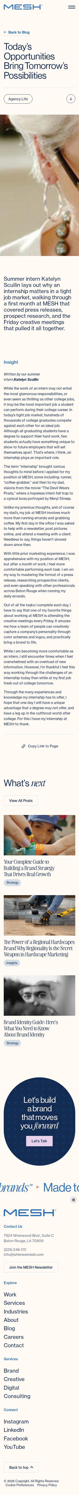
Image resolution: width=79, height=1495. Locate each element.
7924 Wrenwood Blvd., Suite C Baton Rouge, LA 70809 (29, 1238)
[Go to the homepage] (30, 1212)
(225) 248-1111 (15, 1249)
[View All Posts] (21, 801)
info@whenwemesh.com (24, 1254)
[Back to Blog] (17, 32)
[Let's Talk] (39, 1141)
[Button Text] (39, 746)
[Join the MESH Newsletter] (31, 1267)
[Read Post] (39, 850)
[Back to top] (21, 1467)
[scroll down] (70, 98)
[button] (71, 7)
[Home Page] (23, 7)
